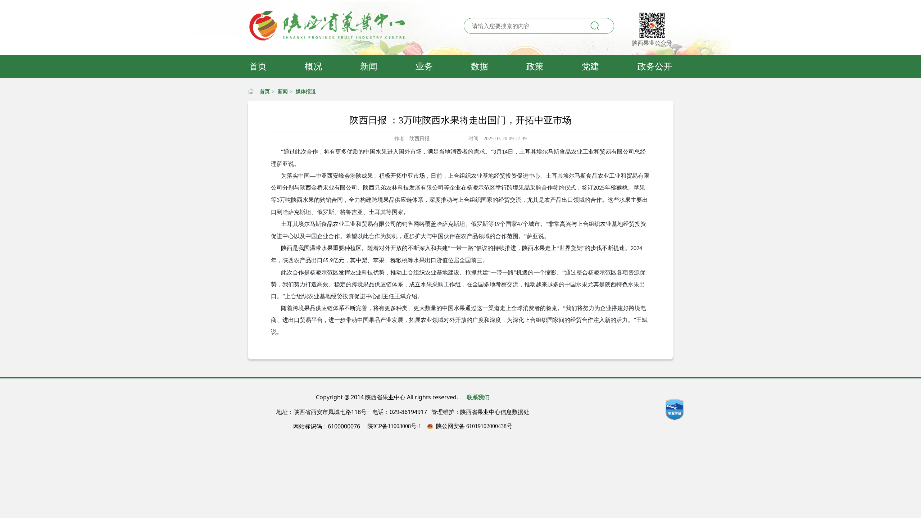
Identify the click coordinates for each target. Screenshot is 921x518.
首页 (258, 66)
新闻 (368, 66)
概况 (313, 66)
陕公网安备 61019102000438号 (474, 426)
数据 (479, 66)
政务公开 (655, 66)
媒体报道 (306, 91)
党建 (590, 66)
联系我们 (478, 397)
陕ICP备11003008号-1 (394, 426)
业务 (424, 66)
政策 (535, 66)
